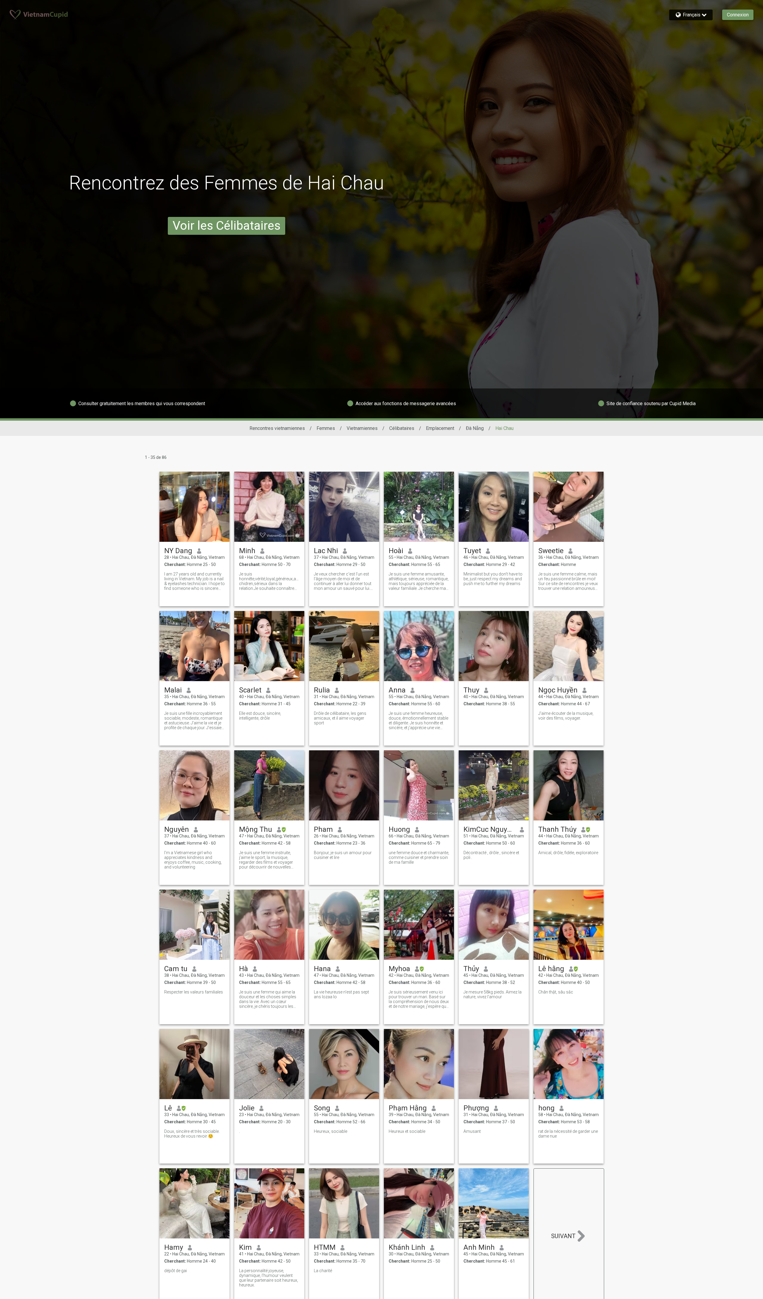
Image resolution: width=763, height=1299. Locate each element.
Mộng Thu (255, 829)
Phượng (476, 1108)
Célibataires (401, 428)
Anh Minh (479, 1247)
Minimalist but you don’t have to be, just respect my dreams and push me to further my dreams (492, 579)
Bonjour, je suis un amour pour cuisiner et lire (343, 855)
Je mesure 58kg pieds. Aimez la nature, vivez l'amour (492, 994)
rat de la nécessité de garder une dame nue (568, 1133)
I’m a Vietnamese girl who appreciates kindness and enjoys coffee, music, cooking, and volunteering (193, 859)
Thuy (471, 690)
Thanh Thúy (557, 829)
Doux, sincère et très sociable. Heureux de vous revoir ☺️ (192, 1133)
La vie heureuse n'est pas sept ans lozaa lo (341, 994)
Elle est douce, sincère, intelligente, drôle (260, 716)
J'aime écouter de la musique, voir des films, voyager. (565, 716)
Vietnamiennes (362, 428)
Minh (247, 551)
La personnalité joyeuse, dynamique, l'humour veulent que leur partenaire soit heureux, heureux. (268, 1277)
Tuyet (472, 551)
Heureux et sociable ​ (407, 1131)
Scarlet (250, 690)
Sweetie (551, 551)
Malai (173, 690)
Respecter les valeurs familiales (193, 992)
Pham (323, 829)
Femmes (326, 428)
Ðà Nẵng (475, 428)
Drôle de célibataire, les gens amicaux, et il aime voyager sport (340, 718)
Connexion (738, 15)
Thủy (471, 969)
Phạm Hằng (408, 1108)
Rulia (322, 690)
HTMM (325, 1247)
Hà (243, 969)
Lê (168, 1108)
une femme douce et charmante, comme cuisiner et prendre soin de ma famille (419, 857)
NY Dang (178, 551)
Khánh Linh (407, 1247)
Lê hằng (551, 969)
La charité (323, 1270)
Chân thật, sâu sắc (555, 992)
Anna (397, 690)
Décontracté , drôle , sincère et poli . (491, 855)
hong (546, 1108)
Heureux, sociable (330, 1131)
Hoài (396, 551)
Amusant (472, 1131)
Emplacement (440, 428)
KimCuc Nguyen (489, 829)
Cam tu (175, 969)
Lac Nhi (326, 551)
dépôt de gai (175, 1270)
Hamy (173, 1247)
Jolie (247, 1108)
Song (322, 1108)
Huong (399, 829)
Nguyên (176, 829)
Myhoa (399, 969)
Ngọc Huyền (558, 690)
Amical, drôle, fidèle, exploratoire (568, 852)
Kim (245, 1247)
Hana (322, 969)
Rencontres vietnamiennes (277, 428)
